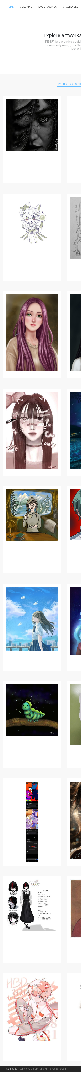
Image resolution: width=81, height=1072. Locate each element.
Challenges (70, 6)
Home (10, 6)
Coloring (26, 6)
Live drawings (47, 6)
